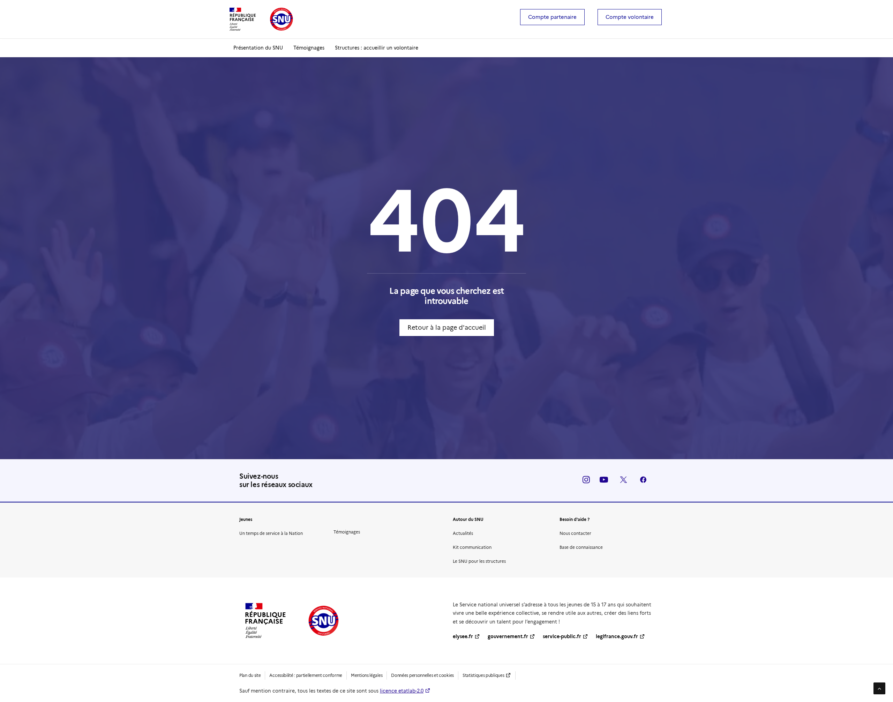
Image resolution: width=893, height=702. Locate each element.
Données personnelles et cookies (422, 675)
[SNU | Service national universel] (261, 19)
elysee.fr (463, 636)
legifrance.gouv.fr (617, 636)
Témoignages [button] (346, 532)
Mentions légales (366, 675)
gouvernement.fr (508, 636)
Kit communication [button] (472, 547)
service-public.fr (562, 636)
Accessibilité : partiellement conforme (305, 675)
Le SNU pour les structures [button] (479, 561)
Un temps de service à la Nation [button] (271, 533)
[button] (586, 481)
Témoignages (308, 48)
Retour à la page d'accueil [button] (446, 327)
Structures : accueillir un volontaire (376, 48)
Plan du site (250, 675)
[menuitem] (554, 17)
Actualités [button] (463, 533)
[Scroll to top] (879, 688)
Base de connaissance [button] (581, 547)
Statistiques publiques (483, 675)
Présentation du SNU (258, 48)
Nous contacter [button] (575, 533)
